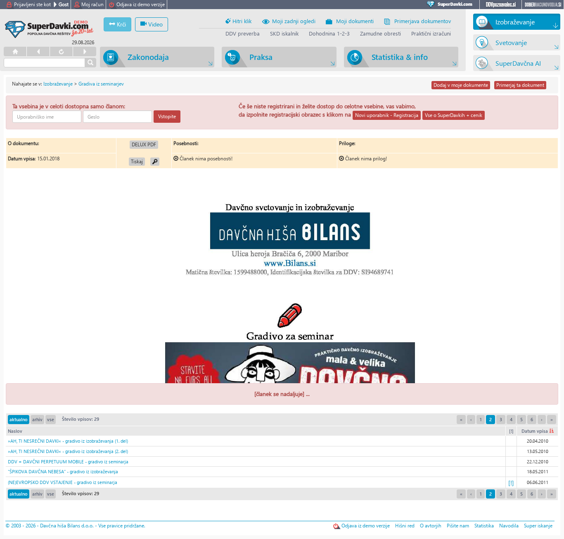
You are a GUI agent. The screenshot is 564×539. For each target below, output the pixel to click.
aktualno (18, 419)
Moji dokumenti (355, 20)
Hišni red (405, 525)
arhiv (37, 419)
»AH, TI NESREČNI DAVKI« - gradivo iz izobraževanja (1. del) (68, 441)
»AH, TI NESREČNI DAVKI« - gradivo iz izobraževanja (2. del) (68, 451)
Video (155, 24)
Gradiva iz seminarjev (101, 84)
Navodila (509, 525)
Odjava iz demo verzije (140, 4)
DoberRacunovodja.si (543, 4)
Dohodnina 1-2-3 (329, 33)
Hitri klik (241, 20)
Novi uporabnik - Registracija (386, 115)
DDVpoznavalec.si (500, 4)
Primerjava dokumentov (422, 20)
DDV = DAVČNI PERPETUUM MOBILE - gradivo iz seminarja (68, 461)
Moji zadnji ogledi (293, 20)
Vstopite (167, 116)
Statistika (484, 525)
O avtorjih (430, 525)
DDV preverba (242, 33)
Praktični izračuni (431, 33)
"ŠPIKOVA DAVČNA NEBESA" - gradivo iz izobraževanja (63, 471)
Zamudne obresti (380, 33)
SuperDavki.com (450, 4)
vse (50, 419)
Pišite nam (458, 525)
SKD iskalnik (284, 33)
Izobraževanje (58, 84)
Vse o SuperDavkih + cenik (453, 115)
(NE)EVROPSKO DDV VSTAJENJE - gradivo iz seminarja (62, 482)
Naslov (15, 431)
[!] (511, 431)
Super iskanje (538, 525)
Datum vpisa (535, 431)
